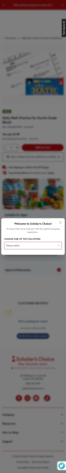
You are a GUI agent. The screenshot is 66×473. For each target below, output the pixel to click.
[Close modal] (60, 222)
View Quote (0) (63, 28)
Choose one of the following (22, 239)
